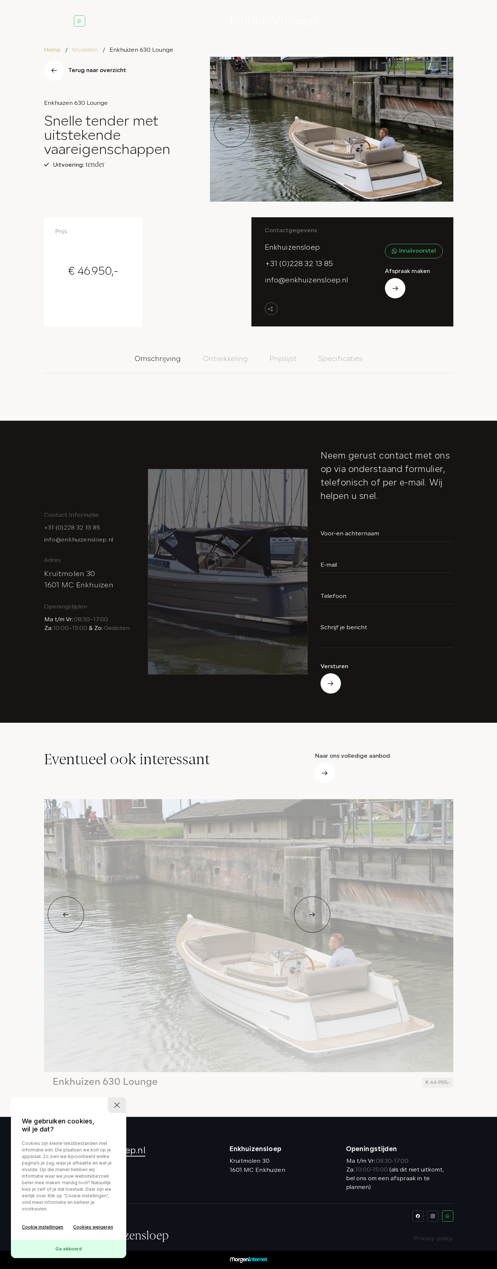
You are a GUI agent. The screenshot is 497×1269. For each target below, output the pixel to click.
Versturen (334, 667)
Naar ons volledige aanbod (352, 756)
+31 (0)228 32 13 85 (299, 264)
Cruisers (343, 60)
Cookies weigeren (93, 1227)
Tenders (343, 47)
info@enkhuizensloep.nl (307, 280)
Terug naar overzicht (97, 71)
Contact (418, 21)
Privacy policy (433, 1239)
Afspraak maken (407, 271)
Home (52, 50)
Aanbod (383, 21)
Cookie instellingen (42, 1227)
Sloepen (343, 34)
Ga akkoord (68, 1249)
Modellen (340, 21)
